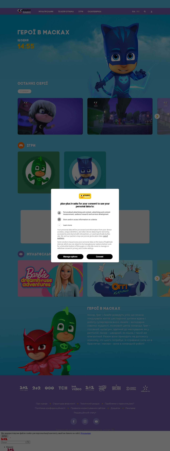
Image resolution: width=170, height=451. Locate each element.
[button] (85, 225)
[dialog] (85, 225)
